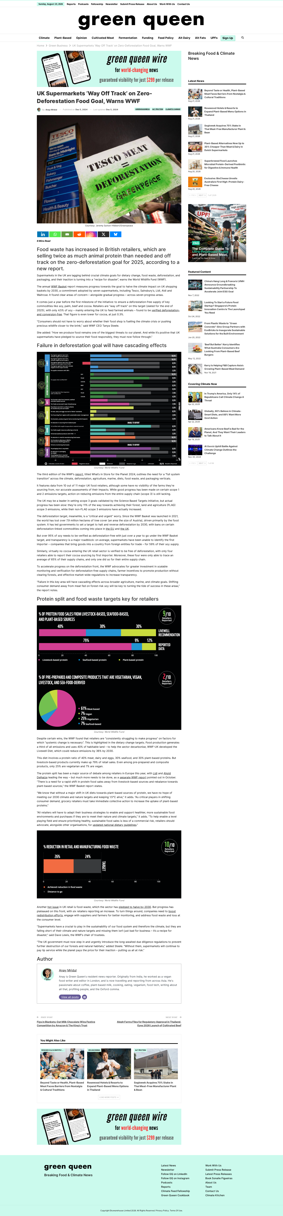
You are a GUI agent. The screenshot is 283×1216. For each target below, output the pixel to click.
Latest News (168, 1165)
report (79, 474)
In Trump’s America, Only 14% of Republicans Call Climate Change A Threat (224, 397)
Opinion (81, 37)
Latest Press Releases (218, 1174)
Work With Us (167, 4)
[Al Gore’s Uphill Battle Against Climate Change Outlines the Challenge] (195, 450)
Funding (147, 37)
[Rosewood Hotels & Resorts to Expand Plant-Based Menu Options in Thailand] (109, 1063)
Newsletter (112, 4)
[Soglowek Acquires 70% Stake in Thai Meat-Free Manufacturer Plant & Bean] (156, 1063)
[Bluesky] (115, 234)
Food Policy (166, 37)
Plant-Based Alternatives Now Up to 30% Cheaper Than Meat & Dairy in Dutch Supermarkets (224, 147)
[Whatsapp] (55, 234)
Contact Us (183, 4)
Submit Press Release (132, 4)
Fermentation (128, 37)
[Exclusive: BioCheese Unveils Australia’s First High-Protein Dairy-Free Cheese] (195, 182)
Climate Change (173, 109)
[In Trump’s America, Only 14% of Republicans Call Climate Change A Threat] (195, 397)
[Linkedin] (43, 234)
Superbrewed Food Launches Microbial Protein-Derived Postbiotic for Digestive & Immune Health (224, 164)
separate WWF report (133, 777)
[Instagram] (91, 234)
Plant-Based (62, 37)
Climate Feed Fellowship (175, 1191)
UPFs (214, 37)
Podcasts (83, 4)
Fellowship (97, 4)
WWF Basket (59, 286)
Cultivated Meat (103, 37)
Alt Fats (200, 37)
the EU (110, 528)
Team (208, 1186)
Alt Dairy (184, 37)
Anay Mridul (68, 970)
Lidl (155, 773)
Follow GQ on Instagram (175, 1178)
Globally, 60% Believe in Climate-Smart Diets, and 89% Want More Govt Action (222, 414)
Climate (44, 37)
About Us (152, 4)
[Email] (67, 234)
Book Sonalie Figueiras (218, 1178)
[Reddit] (79, 234)
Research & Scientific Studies (53, 1050)
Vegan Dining (94, 1050)
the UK (124, 528)
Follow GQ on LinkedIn (174, 1174)
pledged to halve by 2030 (135, 907)
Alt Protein (157, 109)
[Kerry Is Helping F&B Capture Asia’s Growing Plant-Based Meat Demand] (195, 369)
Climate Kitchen (215, 1195)
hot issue (53, 907)
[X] (103, 234)
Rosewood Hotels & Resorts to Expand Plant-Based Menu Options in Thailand (225, 111)
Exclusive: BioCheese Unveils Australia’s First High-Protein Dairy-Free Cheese (224, 182)
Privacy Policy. (162, 1210)
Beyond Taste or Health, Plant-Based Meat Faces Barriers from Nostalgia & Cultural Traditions (224, 94)
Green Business (142, 109)
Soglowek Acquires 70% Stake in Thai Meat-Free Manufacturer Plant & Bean (224, 129)
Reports (71, 4)
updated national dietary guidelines (114, 824)
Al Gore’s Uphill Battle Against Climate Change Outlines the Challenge (220, 450)
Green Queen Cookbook (175, 1195)
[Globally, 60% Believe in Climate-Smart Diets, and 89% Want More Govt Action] (195, 414)
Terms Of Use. (176, 1210)
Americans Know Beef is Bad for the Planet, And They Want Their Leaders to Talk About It (224, 432)
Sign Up (227, 38)
